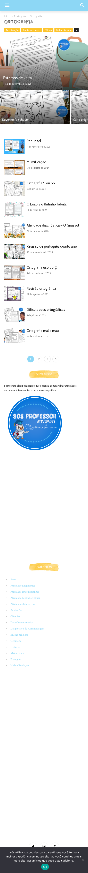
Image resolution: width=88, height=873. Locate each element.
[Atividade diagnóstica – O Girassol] (14, 230)
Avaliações (16, 610)
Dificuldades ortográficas (46, 310)
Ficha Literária (64, 30)
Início (7, 16)
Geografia (15, 641)
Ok (45, 866)
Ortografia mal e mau (43, 331)
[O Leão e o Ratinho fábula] (14, 209)
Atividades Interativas (22, 604)
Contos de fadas (31, 30)
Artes (13, 579)
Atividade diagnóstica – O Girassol (53, 225)
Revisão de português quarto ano (52, 246)
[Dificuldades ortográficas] (14, 314)
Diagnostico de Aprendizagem (27, 628)
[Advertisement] (44, 511)
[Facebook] (33, 847)
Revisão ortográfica (41, 288)
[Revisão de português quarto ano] (14, 251)
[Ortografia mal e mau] (14, 335)
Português (20, 16)
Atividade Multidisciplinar (25, 598)
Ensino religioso (19, 635)
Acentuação (12, 30)
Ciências (15, 616)
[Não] (83, 860)
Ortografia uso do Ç (42, 267)
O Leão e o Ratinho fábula (47, 204)
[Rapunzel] (14, 146)
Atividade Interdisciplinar (24, 592)
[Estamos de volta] (44, 63)
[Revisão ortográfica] (14, 293)
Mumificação (36, 162)
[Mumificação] (14, 167)
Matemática (17, 653)
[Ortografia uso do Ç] (14, 272)
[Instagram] (44, 847)
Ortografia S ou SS (41, 183)
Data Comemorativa (21, 622)
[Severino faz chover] (35, 107)
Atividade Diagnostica (22, 586)
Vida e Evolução (19, 665)
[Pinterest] (55, 847)
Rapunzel (34, 141)
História (15, 647)
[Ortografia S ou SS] (14, 188)
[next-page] (55, 359)
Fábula (48, 30)
